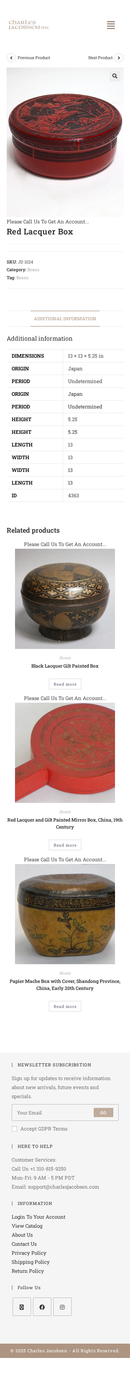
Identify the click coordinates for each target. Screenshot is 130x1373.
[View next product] (119, 57)
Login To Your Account (38, 1216)
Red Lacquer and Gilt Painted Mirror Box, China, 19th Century (65, 823)
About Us (22, 1234)
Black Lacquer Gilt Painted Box (65, 666)
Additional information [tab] (65, 319)
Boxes (33, 270)
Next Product (100, 57)
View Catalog (27, 1225)
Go (103, 1112)
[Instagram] (62, 1307)
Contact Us (24, 1243)
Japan (75, 393)
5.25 (72, 431)
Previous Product (34, 57)
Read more (65, 684)
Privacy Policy (29, 1252)
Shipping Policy (31, 1261)
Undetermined (85, 406)
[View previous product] (11, 57)
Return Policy (28, 1270)
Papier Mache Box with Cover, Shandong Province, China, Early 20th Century (65, 984)
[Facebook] (42, 1307)
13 (70, 470)
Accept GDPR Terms (43, 1128)
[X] (22, 1307)
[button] (110, 25)
